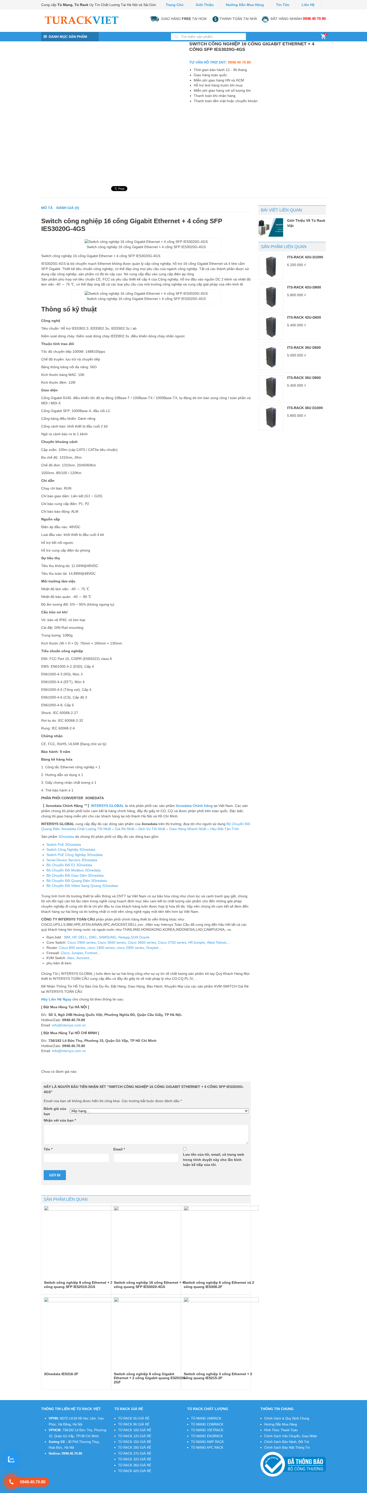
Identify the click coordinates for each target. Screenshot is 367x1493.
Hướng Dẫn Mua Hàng (245, 5)
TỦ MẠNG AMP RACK (207, 1442)
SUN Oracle (140, 937)
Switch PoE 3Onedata (63, 845)
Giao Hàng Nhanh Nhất (187, 829)
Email (119, 1149)
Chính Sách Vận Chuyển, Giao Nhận (290, 1436)
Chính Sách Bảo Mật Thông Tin (287, 1447)
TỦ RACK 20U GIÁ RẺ (134, 1447)
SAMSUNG (107, 937)
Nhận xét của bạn (60, 1120)
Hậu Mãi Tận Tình (224, 829)
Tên (48, 1149)
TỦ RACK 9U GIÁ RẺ (134, 1424)
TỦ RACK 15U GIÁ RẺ (134, 1442)
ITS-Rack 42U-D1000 (305, 257)
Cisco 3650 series (142, 942)
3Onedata (66, 837)
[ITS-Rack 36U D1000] (271, 418)
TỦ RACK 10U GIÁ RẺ (134, 1430)
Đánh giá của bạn (55, 1111)
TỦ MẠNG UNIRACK (206, 1418)
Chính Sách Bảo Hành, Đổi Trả (286, 1442)
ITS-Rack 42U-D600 (304, 317)
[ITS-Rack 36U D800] (271, 387)
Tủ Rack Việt (76, 1490)
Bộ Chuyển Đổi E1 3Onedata (69, 865)
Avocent (82, 958)
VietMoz (114, 1490)
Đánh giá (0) (67, 208)
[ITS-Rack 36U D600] (271, 357)
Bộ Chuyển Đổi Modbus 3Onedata (73, 870)
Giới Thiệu (205, 5)
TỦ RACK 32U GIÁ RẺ (134, 1459)
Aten (70, 958)
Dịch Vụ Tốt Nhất (151, 829)
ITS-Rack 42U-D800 (304, 287)
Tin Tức (282, 5)
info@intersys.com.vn (69, 1025)
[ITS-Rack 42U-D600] (271, 327)
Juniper (199, 942)
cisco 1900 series (101, 948)
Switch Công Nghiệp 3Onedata (70, 850)
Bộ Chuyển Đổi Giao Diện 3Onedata (75, 875)
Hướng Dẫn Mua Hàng (280, 1424)
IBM (66, 937)
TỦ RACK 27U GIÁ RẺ (134, 1453)
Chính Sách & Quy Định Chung (286, 1418)
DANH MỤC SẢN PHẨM (68, 37)
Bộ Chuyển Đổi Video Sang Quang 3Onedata (82, 886)
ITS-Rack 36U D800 (304, 378)
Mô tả (47, 208)
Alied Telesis (216, 942)
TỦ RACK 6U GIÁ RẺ (134, 1418)
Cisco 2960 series (81, 942)
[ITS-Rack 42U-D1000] (271, 267)
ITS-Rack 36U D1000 (305, 408)
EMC (93, 937)
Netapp (124, 937)
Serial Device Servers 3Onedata (71, 860)
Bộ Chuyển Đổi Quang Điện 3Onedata (76, 881)
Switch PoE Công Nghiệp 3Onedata (74, 855)
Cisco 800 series (72, 948)
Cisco (65, 953)
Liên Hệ (308, 5)
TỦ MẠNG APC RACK (207, 1447)
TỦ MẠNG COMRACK (207, 1424)
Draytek (152, 948)
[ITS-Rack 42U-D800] (271, 297)
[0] (323, 38)
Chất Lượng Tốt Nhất (94, 829)
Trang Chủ (175, 5)
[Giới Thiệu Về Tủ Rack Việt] (271, 227)
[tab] (47, 208)
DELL (82, 937)
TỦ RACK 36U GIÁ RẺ (134, 1465)
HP (74, 937)
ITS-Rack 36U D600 (304, 348)
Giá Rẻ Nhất (124, 829)
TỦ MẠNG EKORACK (207, 1436)
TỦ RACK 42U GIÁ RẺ (134, 1471)
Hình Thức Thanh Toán (281, 1430)
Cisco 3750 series (172, 942)
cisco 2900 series (130, 948)
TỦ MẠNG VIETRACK (207, 1430)
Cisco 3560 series (112, 942)
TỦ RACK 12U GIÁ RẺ (134, 1436)
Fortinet (91, 953)
